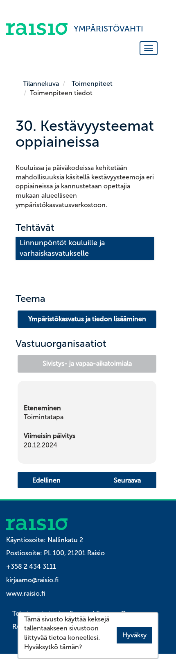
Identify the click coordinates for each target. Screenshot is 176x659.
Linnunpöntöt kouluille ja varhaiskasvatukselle (63, 248)
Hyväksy (134, 635)
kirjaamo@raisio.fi (32, 580)
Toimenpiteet (92, 83)
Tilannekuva (41, 83)
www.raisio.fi (25, 593)
